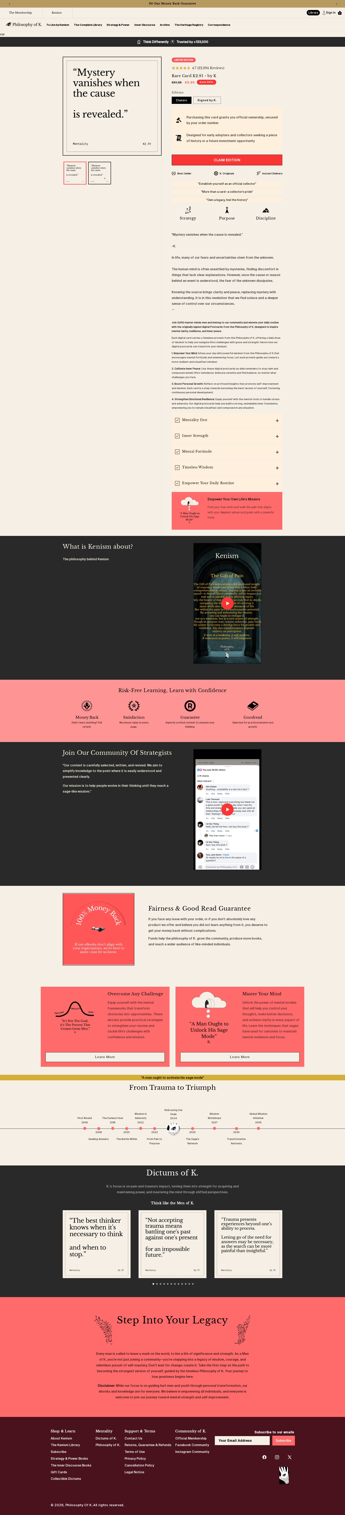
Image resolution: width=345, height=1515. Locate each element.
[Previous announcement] (9, 4)
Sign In (331, 13)
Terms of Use (135, 1452)
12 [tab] (193, 1284)
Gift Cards (59, 1472)
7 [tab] (175, 1284)
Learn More (105, 1057)
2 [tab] (157, 1284)
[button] (340, 12)
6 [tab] (171, 1284)
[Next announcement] (336, 4)
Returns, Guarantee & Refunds (148, 1445)
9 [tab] (182, 1284)
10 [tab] (185, 1284)
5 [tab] (168, 1284)
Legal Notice (134, 1472)
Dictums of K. (106, 1438)
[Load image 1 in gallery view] (75, 173)
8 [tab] (178, 1284)
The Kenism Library (65, 1445)
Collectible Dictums (66, 1479)
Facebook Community (192, 1445)
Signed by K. (207, 100)
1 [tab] (153, 1284)
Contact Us (133, 1438)
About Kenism (61, 1438)
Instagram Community (192, 1452)
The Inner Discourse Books (71, 1465)
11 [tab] (189, 1284)
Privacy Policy (135, 1458)
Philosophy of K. (108, 1445)
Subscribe (58, 1452)
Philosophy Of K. (79, 1505)
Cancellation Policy (139, 1465)
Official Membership (191, 1438)
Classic (181, 100)
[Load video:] (227, 603)
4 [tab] (164, 1284)
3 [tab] (160, 1284)
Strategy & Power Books (69, 1458)
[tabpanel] (97, 1244)
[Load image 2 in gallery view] (99, 173)
